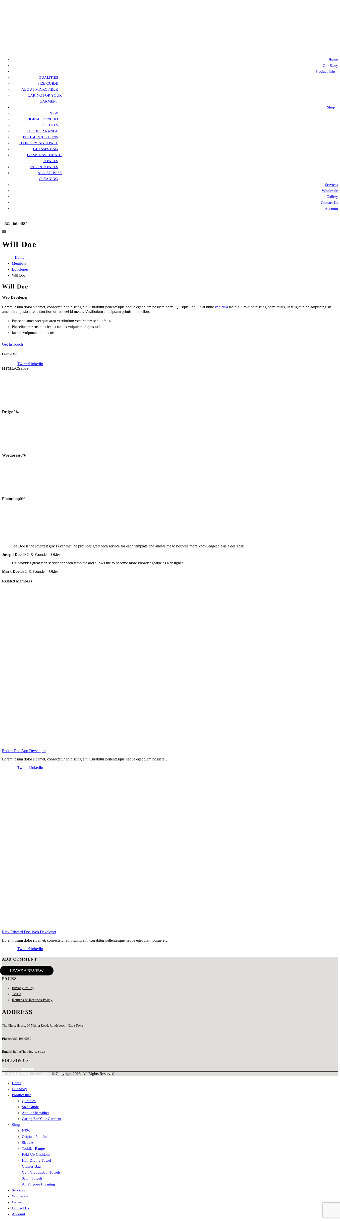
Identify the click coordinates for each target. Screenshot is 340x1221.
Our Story (330, 66)
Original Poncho (41, 119)
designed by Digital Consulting (26, 1074)
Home (333, 60)
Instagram (26, 1069)
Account (331, 209)
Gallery (332, 197)
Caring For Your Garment (41, 1119)
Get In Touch (12, 344)
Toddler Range (42, 131)
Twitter (23, 364)
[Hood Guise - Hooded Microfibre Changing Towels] (27, 50)
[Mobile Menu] (4, 218)
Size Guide (48, 83)
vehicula (221, 307)
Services (331, 185)
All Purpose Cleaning (38, 1184)
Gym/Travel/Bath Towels (41, 1172)
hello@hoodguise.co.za (28, 1051)
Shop (331, 107)
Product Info (325, 71)
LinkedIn (36, 364)
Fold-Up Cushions (40, 137)
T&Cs (16, 994)
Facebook (9, 364)
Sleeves (50, 125)
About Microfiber (39, 89)
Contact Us (329, 203)
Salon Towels (44, 167)
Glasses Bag (45, 149)
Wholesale (330, 191)
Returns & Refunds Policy (32, 1000)
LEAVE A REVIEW (27, 970)
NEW (54, 113)
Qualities (48, 77)
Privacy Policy (23, 988)
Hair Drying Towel (38, 143)
